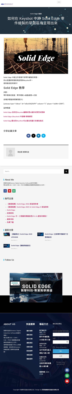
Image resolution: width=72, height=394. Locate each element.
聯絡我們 (30, 359)
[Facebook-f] (5, 190)
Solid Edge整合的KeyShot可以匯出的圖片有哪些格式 (23, 121)
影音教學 (30, 351)
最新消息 (10, 219)
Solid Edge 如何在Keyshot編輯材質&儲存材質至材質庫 (24, 112)
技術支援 (30, 347)
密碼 (54, 338)
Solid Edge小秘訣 (36, 13)
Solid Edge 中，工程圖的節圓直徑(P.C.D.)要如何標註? (27, 216)
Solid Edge (11, 210)
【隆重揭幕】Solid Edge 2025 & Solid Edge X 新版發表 (27, 207)
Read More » (14, 240)
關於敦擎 (30, 331)
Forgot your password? (60, 363)
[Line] (14, 190)
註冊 (60, 356)
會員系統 (30, 355)
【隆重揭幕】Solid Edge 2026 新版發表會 (22, 204)
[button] (28, 136)
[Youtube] (9, 190)
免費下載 (10, 222)
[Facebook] (67, 370)
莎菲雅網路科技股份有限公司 (50, 389)
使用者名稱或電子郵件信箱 (61, 331)
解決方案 (30, 339)
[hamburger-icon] (59, 2)
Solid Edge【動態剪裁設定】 (21, 245)
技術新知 (10, 213)
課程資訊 (30, 343)
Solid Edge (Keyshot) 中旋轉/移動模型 (18, 116)
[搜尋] (66, 171)
